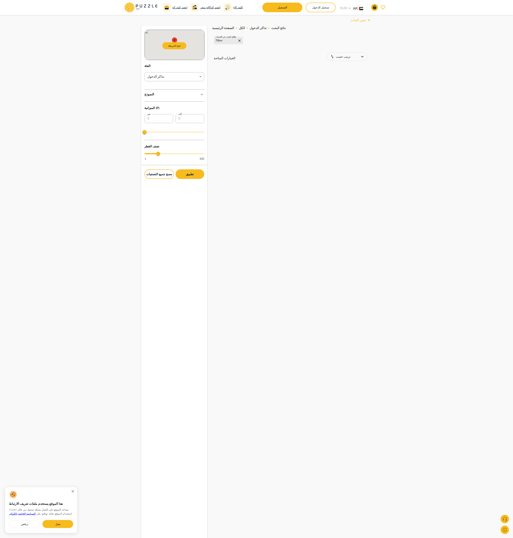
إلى (180, 114)
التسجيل (282, 7)
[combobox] (360, 9)
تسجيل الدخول (320, 7)
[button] (174, 94)
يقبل (58, 524)
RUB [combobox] (343, 8)
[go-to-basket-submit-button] (374, 7)
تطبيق (190, 174)
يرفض (24, 524)
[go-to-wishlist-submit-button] (383, 7)
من (148, 114)
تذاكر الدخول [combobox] (155, 76)
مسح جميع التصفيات (159, 174)
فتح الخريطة (174, 45)
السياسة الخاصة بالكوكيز (22, 514)
